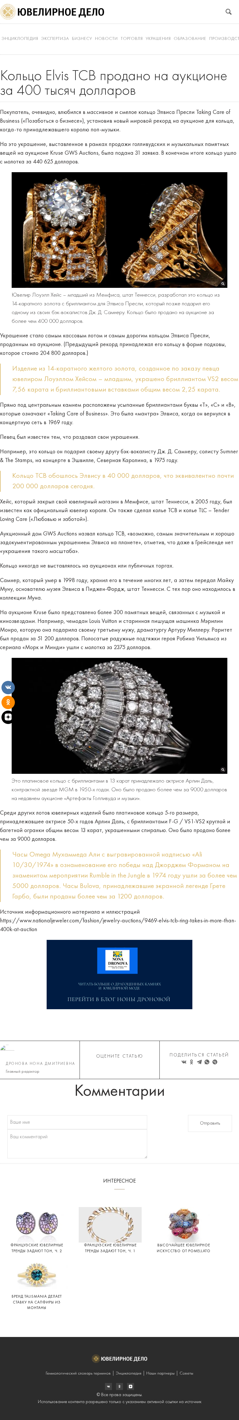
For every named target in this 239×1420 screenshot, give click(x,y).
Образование (190, 39)
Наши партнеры (160, 1373)
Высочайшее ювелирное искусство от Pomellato (183, 1248)
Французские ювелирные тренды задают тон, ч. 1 (110, 1248)
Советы (186, 1373)
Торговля (132, 39)
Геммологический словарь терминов (78, 1373)
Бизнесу (82, 39)
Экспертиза (55, 39)
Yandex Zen (119, 1386)
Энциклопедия (19, 39)
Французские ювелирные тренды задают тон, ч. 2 (36, 1248)
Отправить (210, 1123)
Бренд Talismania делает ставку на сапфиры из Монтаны (37, 1302)
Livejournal (108, 1386)
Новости (106, 39)
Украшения (158, 39)
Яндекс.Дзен (130, 1386)
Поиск (229, 12)
